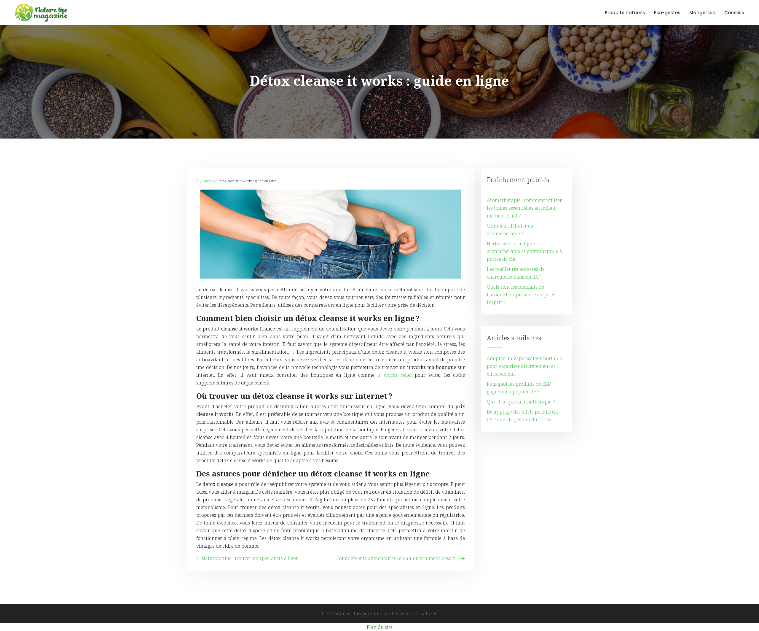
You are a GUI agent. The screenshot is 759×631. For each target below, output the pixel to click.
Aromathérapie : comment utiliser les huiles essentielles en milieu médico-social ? (524, 208)
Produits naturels (625, 12)
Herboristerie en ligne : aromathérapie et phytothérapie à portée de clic (524, 251)
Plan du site (380, 627)
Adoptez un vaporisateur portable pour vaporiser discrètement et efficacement (524, 366)
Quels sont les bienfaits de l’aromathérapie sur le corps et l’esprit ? (521, 295)
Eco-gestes (667, 12)
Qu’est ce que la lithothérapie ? (521, 401)
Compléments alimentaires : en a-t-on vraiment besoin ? (398, 558)
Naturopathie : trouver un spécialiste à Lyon (250, 558)
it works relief (394, 375)
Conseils (734, 12)
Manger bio (702, 12)
